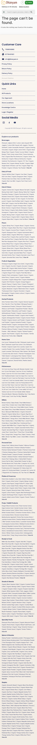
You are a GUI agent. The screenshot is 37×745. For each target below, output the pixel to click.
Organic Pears (16, 284)
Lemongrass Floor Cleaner (18, 356)
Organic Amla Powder (26, 315)
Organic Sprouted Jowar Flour (25, 255)
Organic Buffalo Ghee (8, 174)
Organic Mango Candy (26, 481)
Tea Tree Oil (24, 472)
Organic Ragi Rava (26, 414)
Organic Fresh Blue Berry (23, 273)
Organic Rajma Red (7, 219)
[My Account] (22, 2)
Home (4, 89)
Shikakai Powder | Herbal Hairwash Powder (20, 456)
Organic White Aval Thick (22, 735)
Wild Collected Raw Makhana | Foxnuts (22, 705)
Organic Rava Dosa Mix (9, 555)
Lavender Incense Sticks (28, 521)
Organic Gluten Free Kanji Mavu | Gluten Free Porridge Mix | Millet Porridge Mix (18, 562)
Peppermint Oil (7, 472)
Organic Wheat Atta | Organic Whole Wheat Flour (16, 248)
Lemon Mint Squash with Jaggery (18, 145)
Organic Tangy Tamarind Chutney (22, 627)
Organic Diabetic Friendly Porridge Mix (13, 560)
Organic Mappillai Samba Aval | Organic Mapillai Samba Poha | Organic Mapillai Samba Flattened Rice (18, 724)
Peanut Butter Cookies (22, 600)
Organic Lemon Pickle (8, 492)
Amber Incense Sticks (8, 512)
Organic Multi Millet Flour (9, 425)
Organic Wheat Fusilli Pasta (23, 624)
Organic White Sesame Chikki (10, 591)
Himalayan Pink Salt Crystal (10, 674)
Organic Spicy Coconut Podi (10, 672)
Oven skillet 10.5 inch (25, 389)
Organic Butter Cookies (8, 598)
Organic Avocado (22, 266)
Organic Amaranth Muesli (9, 685)
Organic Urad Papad (8, 483)
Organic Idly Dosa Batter (22, 544)
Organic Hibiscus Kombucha (17, 159)
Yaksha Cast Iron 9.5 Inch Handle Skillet (13, 392)
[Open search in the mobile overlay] (18, 12)
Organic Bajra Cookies (24, 595)
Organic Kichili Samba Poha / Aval (22, 717)
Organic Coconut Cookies (24, 598)
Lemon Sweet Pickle (12, 486)
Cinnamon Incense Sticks (23, 512)
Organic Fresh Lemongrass (10, 275)
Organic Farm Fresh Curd (23, 181)
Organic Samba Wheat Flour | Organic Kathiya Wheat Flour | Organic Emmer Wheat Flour (18, 244)
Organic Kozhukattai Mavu (25, 232)
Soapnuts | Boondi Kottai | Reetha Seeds (19, 360)
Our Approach (7, 98)
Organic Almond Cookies (10, 595)
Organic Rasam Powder (9, 669)
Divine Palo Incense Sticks (25, 517)
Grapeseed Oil (17, 468)
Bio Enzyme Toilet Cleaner (20, 351)
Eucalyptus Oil (29, 466)
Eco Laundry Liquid (23, 347)
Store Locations (8, 103)
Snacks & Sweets (8, 581)
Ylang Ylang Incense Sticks (19, 535)
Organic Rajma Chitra (27, 217)
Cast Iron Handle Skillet (16, 380)
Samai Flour (13, 432)
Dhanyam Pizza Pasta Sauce (10, 622)
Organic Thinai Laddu (20, 616)
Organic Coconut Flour (12, 230)
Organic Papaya (6, 284)
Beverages (5, 140)
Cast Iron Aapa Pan (21, 376)
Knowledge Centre (9, 107)
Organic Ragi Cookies (8, 600)
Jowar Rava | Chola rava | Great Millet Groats (15, 407)
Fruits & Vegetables (9, 261)
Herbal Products (7, 299)
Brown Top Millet (11, 436)
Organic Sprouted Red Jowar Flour (12, 257)
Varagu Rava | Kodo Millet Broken (20, 418)
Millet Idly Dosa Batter (8, 541)
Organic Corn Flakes (25, 689)
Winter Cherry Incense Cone (23, 510)
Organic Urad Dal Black (21, 219)
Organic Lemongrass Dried (20, 324)
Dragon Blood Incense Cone (10, 506)
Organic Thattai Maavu (26, 246)
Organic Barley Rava (14, 414)
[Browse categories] (3, 12)
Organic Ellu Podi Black (14, 654)
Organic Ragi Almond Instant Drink (22, 575)
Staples (4, 682)
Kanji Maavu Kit (6, 557)
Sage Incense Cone (7, 508)
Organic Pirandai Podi (27, 667)
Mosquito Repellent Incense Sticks (12, 526)
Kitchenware (6, 366)
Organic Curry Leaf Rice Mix (10, 651)
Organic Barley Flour (8, 225)
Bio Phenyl (32, 351)
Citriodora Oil (12, 466)
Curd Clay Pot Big (15, 396)
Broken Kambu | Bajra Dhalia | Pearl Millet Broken (16, 402)
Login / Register (7, 112)
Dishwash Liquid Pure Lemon (14, 344)
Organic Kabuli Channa (25, 212)
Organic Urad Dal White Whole (18, 203)
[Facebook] (9, 122)
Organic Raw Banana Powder (10, 578)
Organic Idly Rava (7, 692)
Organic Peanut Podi (13, 667)
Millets (4, 400)
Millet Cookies (31, 593)
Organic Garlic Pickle (16, 488)
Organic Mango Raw (15, 279)
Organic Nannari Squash (26, 302)
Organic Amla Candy (12, 481)
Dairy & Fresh (6, 171)
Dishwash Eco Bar (14, 342)
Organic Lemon (14, 277)
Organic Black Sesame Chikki (10, 584)
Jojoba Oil (5, 470)
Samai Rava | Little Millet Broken (11, 416)
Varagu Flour (17, 434)
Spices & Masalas (8, 635)
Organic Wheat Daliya (20, 703)
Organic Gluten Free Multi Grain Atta (12, 250)
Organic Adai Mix (21, 541)
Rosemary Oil (16, 472)
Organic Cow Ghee (21, 174)
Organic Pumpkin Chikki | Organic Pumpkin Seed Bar (18, 589)
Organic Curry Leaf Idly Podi (25, 649)
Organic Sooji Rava (7, 703)
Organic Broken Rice (11, 689)
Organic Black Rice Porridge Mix (21, 557)
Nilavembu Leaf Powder (19, 311)
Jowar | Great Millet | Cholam (25, 436)
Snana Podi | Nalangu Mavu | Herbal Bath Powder (16, 459)
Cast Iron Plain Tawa (8, 385)
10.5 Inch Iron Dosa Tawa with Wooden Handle (15, 369)
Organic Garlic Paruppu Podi (15, 656)
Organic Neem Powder (22, 327)
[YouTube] (15, 122)
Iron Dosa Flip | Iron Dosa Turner (15, 387)
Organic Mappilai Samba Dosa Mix (22, 548)
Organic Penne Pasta (8, 624)
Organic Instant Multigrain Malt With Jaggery (21, 566)
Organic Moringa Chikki (13, 586)
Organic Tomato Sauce (8, 629)
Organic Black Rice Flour (15, 228)
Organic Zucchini (11, 266)
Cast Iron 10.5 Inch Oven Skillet (15, 373)
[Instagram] (4, 122)
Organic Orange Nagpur (23, 282)
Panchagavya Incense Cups (15, 528)
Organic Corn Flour (25, 230)
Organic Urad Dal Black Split (15, 201)
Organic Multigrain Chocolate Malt (23, 571)
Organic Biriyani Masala (14, 647)
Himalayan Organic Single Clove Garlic (13, 264)
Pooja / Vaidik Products (10, 503)
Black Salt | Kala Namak (27, 672)
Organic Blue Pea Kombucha (13, 156)
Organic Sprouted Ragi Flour (10, 430)
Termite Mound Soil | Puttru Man (11, 463)
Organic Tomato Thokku (27, 497)
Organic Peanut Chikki (28, 586)
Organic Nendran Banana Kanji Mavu (12, 573)
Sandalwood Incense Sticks (15, 530)
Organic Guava (23, 275)
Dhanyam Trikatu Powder (23, 306)
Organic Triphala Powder (24, 331)
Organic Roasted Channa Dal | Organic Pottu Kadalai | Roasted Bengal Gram (18, 196)
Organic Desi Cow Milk (8, 181)
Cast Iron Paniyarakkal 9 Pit (24, 382)
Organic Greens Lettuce (17, 293)
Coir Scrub (5, 342)
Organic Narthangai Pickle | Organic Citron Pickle (16, 495)
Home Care (6, 339)
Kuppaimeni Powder (21, 308)
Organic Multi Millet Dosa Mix (10, 550)
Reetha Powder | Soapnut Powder (13, 454)
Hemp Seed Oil (26, 468)
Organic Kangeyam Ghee (19, 176)
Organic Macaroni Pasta (27, 622)
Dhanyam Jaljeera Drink (9, 143)
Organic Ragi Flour (22, 425)
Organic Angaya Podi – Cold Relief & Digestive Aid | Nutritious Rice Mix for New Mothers (17, 645)
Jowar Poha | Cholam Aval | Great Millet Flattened (16, 405)
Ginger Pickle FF (20, 483)
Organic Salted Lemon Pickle (10, 497)
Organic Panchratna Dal (21, 194)
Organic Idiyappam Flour (9, 232)
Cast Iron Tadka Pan (21, 385)
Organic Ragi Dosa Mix (23, 553)
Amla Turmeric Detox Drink (9, 302)
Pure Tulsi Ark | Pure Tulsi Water (11, 304)
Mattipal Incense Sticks (26, 524)
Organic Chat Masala (29, 647)
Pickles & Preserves (9, 476)
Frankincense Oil (6, 468)
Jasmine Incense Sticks (9, 519)
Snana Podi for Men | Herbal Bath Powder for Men (16, 461)
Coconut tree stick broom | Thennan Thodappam (17, 353)
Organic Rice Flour (23, 241)
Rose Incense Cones (25, 506)
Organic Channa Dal (8, 190)
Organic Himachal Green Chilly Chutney (18, 490)
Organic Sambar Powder (24, 669)
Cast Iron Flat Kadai (18, 378)
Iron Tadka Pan (13, 389)
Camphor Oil (25, 463)
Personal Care (7, 442)
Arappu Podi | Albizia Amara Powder (12, 445)
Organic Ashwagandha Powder (11, 318)
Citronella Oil (20, 466)
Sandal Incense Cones (20, 508)
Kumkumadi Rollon (14, 470)
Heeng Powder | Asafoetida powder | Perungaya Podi (17, 638)
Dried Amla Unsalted (8, 479)
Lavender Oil (24, 470)
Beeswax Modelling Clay (20, 394)
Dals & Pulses (6, 187)
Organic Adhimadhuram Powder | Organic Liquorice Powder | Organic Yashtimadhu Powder (17, 313)
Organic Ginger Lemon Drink (17, 149)
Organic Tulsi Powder (8, 333)
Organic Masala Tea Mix (17, 163)
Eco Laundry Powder (19, 349)
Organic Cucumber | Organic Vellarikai (23, 270)
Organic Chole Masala (9, 649)
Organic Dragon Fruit (9, 273)
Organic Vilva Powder (21, 333)
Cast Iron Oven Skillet (8, 382)
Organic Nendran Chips (18, 602)
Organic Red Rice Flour (21, 239)
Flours (4, 223)
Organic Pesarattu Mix (9, 553)
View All (29, 168)
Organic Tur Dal (15, 199)
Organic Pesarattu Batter (27, 550)
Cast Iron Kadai (28, 380)
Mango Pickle (23, 486)
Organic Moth (15, 217)
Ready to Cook (7, 539)
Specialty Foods (7, 620)
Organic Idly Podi (30, 656)
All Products (6, 93)
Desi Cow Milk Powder (23, 179)
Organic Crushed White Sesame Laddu (23, 607)
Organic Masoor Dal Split (22, 190)
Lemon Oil (32, 470)
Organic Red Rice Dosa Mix (25, 555)
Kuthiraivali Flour (26, 423)
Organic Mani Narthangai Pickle (25, 492)
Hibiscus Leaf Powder (8, 308)
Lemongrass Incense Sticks (11, 524)
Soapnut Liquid (11, 347)
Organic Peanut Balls (19, 611)
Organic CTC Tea (23, 161)
